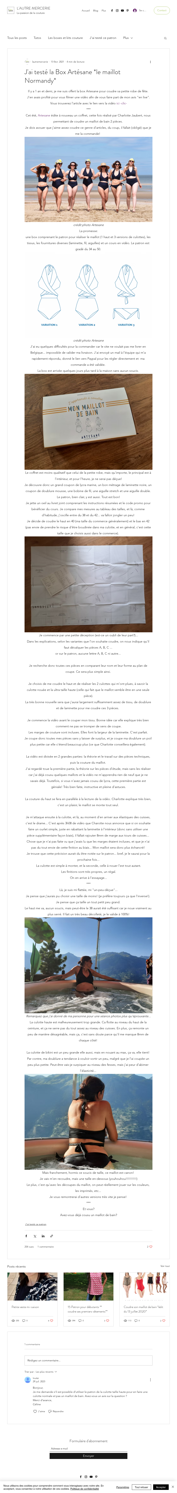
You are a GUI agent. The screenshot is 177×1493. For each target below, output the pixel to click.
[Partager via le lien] (51, 1236)
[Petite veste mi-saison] (32, 1287)
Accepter (161, 1487)
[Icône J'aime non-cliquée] (35, 1411)
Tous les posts (17, 38)
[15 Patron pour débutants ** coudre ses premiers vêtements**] (89, 1287)
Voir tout (165, 1266)
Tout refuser (141, 1487)
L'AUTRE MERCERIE (33, 8)
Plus (126, 38)
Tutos (37, 38)
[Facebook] (112, 10)
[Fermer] (173, 1487)
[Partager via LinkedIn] (43, 1236)
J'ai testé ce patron (103, 38)
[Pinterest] (127, 10)
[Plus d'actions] (150, 62)
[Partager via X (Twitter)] (34, 1236)
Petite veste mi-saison (25, 1307)
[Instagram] (117, 10)
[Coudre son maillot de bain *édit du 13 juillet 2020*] (145, 1287)
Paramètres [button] (122, 1487)
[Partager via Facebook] (26, 1236)
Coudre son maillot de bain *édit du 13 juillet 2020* (143, 1309)
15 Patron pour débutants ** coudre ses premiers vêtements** (88, 1309)
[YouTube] (122, 10)
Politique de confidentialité (84, 1488)
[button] (162, 10)
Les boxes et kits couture (65, 38)
